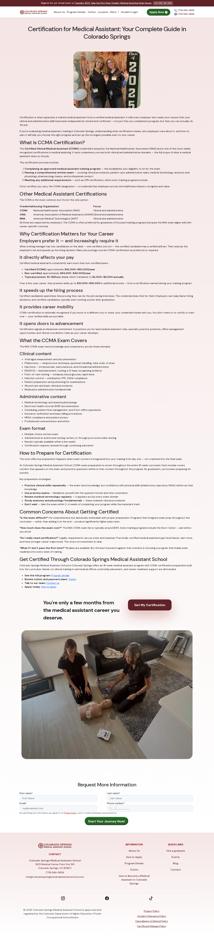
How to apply (49, 586)
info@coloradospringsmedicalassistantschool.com (55, 877)
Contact (176, 869)
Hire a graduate (176, 850)
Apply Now (157, 12)
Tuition (91, 12)
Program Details (76, 12)
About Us (59, 12)
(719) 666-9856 (185, 10)
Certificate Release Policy (151, 926)
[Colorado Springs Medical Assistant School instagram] (63, 898)
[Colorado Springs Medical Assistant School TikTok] (151, 898)
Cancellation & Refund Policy (151, 921)
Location (103, 12)
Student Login (129, 12)
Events (176, 857)
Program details (60, 575)
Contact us (52, 583)
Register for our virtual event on (96, 3)
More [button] (113, 12)
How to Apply (134, 857)
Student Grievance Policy (151, 916)
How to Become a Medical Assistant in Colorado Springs (134, 879)
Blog (175, 863)
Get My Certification (149, 605)
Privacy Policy (70, 813)
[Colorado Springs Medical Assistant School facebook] (107, 898)
